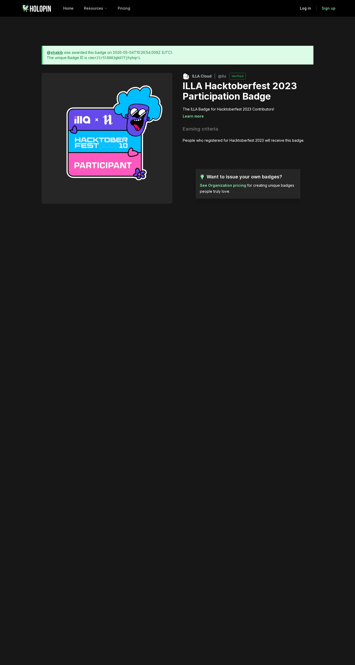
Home (68, 8)
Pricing (124, 8)
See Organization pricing (223, 185)
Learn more (193, 116)
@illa (222, 76)
